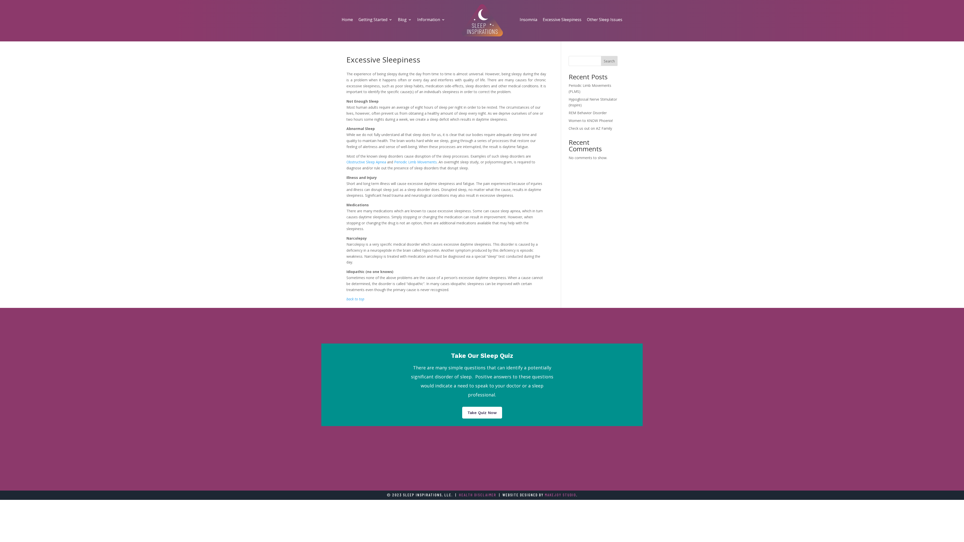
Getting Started (372, 19)
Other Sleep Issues (604, 19)
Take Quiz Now (482, 412)
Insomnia (528, 19)
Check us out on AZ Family (590, 128)
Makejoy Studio (560, 494)
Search (609, 61)
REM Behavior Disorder (588, 112)
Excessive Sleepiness (562, 19)
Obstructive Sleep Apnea (366, 162)
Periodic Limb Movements (415, 162)
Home (347, 19)
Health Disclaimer (477, 494)
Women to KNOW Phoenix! (591, 120)
